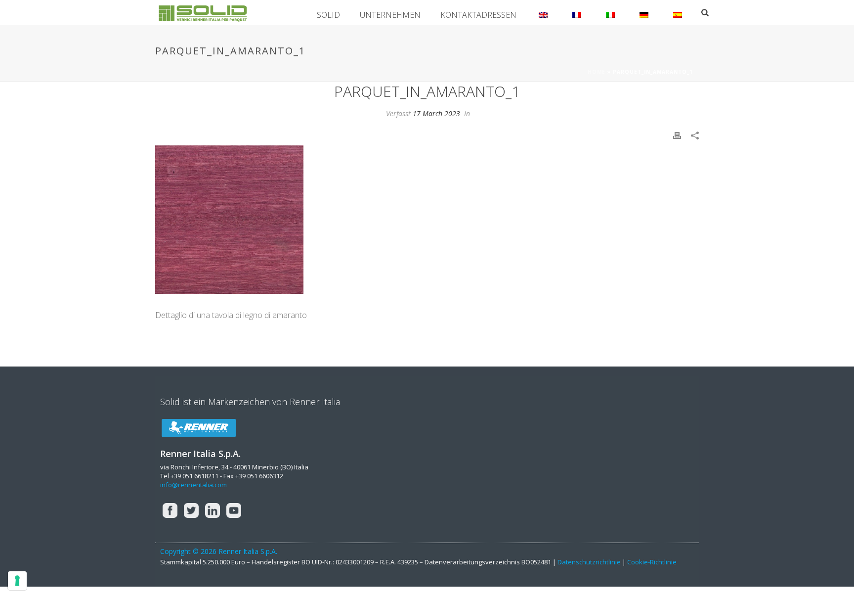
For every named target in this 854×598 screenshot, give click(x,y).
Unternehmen (390, 14)
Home (596, 71)
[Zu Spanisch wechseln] (677, 12)
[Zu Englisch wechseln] (543, 12)
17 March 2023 (436, 113)
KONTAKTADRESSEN (478, 14)
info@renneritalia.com (193, 484)
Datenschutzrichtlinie (589, 561)
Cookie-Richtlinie (652, 561)
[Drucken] (677, 134)
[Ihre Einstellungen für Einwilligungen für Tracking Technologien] (17, 580)
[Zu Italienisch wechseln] (610, 12)
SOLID (328, 14)
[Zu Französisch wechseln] (577, 12)
